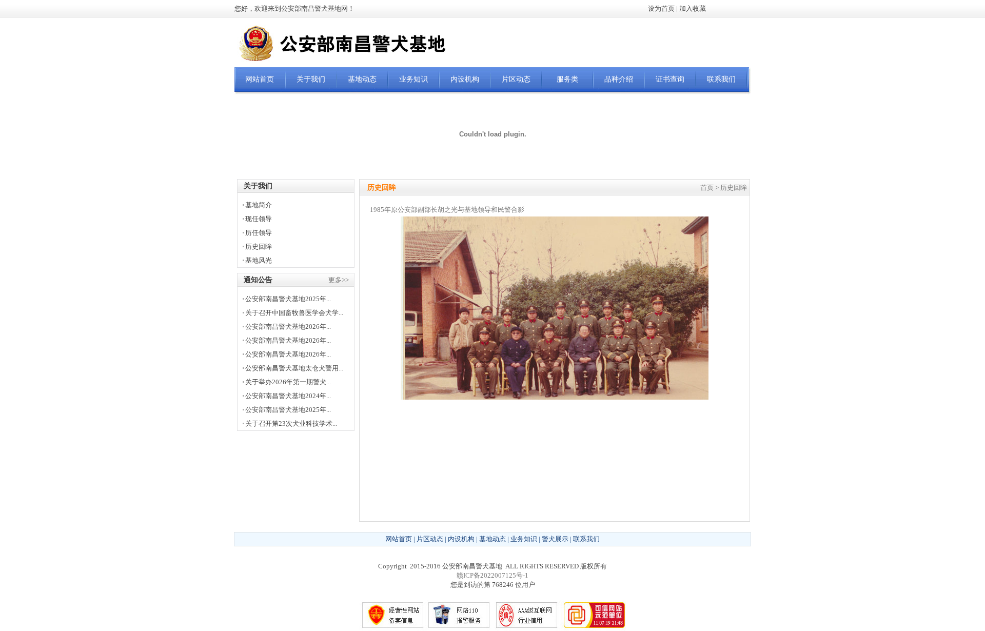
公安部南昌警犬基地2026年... (288, 326)
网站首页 (259, 79)
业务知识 (413, 79)
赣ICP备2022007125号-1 (492, 575)
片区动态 (516, 79)
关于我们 (311, 79)
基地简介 (258, 205)
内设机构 (464, 79)
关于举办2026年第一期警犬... (288, 382)
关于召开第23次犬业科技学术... (291, 423)
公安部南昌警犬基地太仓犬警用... (294, 368)
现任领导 (258, 219)
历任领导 (258, 232)
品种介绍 (618, 79)
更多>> (338, 280)
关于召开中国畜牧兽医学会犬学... (294, 313)
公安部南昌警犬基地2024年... (288, 396)
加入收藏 (692, 8)
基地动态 (362, 79)
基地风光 (258, 260)
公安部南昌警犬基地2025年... (288, 299)
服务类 (567, 79)
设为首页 (661, 8)
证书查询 (670, 79)
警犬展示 (555, 539)
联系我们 (721, 79)
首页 (707, 187)
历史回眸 (258, 246)
